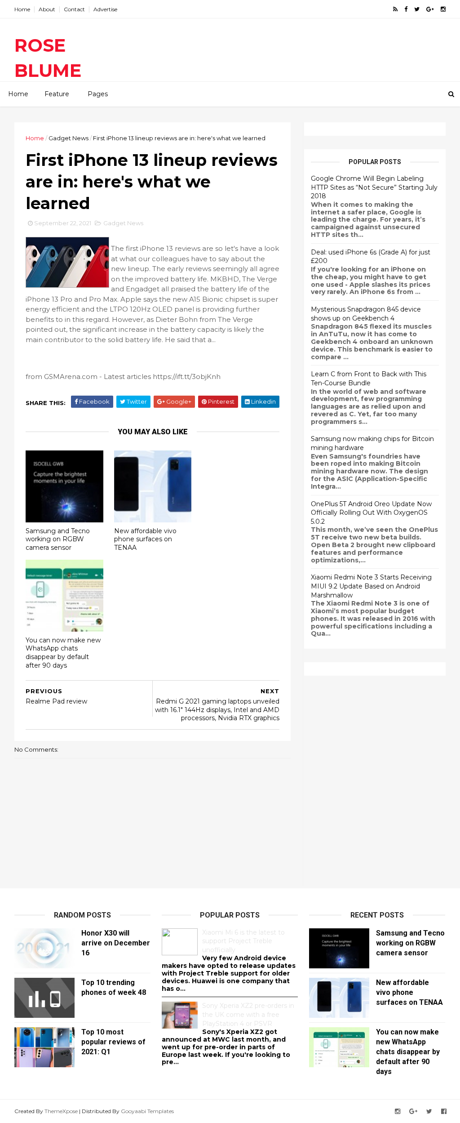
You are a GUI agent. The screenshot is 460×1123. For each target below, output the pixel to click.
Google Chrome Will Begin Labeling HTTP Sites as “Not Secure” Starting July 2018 (374, 187)
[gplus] (430, 9)
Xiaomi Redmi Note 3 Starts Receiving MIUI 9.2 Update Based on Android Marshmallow (371, 586)
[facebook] (405, 9)
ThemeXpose (61, 1111)
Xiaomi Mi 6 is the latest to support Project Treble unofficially (243, 941)
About (47, 9)
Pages (98, 94)
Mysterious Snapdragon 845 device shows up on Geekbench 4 (366, 313)
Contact (74, 9)
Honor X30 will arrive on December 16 (115, 943)
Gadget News (68, 138)
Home (22, 9)
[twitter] (417, 9)
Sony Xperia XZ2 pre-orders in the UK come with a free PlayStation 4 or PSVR (248, 1014)
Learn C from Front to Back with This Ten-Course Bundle (368, 378)
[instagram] (443, 9)
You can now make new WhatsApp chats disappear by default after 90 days (63, 652)
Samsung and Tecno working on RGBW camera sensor (58, 539)
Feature (56, 94)
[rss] (395, 9)
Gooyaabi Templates (147, 1111)
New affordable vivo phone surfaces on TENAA (145, 539)
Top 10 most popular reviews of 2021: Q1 (113, 1042)
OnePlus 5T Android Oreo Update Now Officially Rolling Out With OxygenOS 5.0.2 (371, 513)
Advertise (105, 9)
